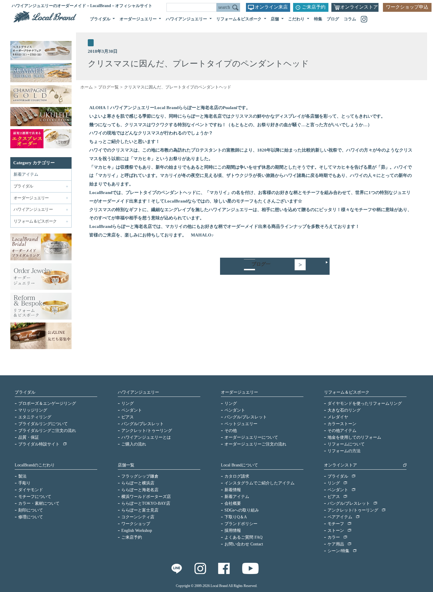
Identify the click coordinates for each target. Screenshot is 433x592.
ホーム (86, 87)
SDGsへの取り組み (241, 510)
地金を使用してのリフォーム (354, 437)
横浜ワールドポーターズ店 (146, 496)
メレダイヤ (338, 417)
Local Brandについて (239, 465)
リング (127, 403)
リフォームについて (346, 444)
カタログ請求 (236, 476)
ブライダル (25, 392)
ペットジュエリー (240, 424)
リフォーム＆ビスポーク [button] (239, 19)
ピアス (127, 417)
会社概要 (232, 503)
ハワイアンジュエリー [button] (187, 19)
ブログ (333, 19)
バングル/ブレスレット (142, 424)
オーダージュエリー (239, 392)
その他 (230, 430)
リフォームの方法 (344, 451)
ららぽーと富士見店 (139, 510)
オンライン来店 (271, 6)
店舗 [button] (275, 19)
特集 (318, 19)
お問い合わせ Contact (243, 544)
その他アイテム (342, 430)
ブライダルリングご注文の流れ (47, 430)
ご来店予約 (313, 6)
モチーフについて (34, 496)
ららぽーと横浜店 (137, 483)
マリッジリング (32, 410)
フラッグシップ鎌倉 (139, 476)
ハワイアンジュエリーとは (146, 437)
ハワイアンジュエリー (138, 392)
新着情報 (232, 490)
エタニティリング (34, 417)
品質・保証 (28, 437)
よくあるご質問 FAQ (243, 537)
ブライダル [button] (101, 19)
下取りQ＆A (235, 517)
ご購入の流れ (133, 444)
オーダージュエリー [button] (139, 19)
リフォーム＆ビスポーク (346, 392)
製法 (22, 476)
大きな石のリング (344, 410)
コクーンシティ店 (137, 517)
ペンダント (131, 410)
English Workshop (136, 530)
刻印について (30, 510)
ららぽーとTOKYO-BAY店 (145, 503)
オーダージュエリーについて (251, 437)
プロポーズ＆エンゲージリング (47, 403)
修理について (30, 517)
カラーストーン (342, 424)
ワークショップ (135, 524)
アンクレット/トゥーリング (146, 430)
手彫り (24, 483)
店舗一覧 (126, 465)
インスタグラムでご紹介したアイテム (259, 483)
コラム (350, 19)
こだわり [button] (297, 19)
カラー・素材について (39, 503)
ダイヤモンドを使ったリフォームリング (365, 403)
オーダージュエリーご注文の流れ (255, 444)
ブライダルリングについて (43, 424)
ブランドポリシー (240, 524)
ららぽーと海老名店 (139, 490)
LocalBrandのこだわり (35, 465)
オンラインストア (359, 6)
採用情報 (232, 530)
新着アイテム (26, 174)
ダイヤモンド (30, 490)
